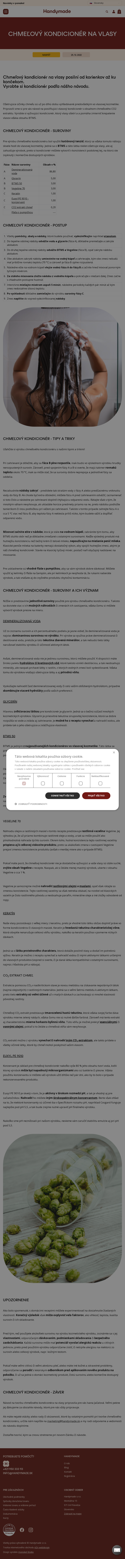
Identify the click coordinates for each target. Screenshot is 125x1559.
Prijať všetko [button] (96, 795)
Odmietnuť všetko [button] (62, 795)
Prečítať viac (78, 768)
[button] (31, 804)
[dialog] (62, 779)
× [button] (114, 752)
